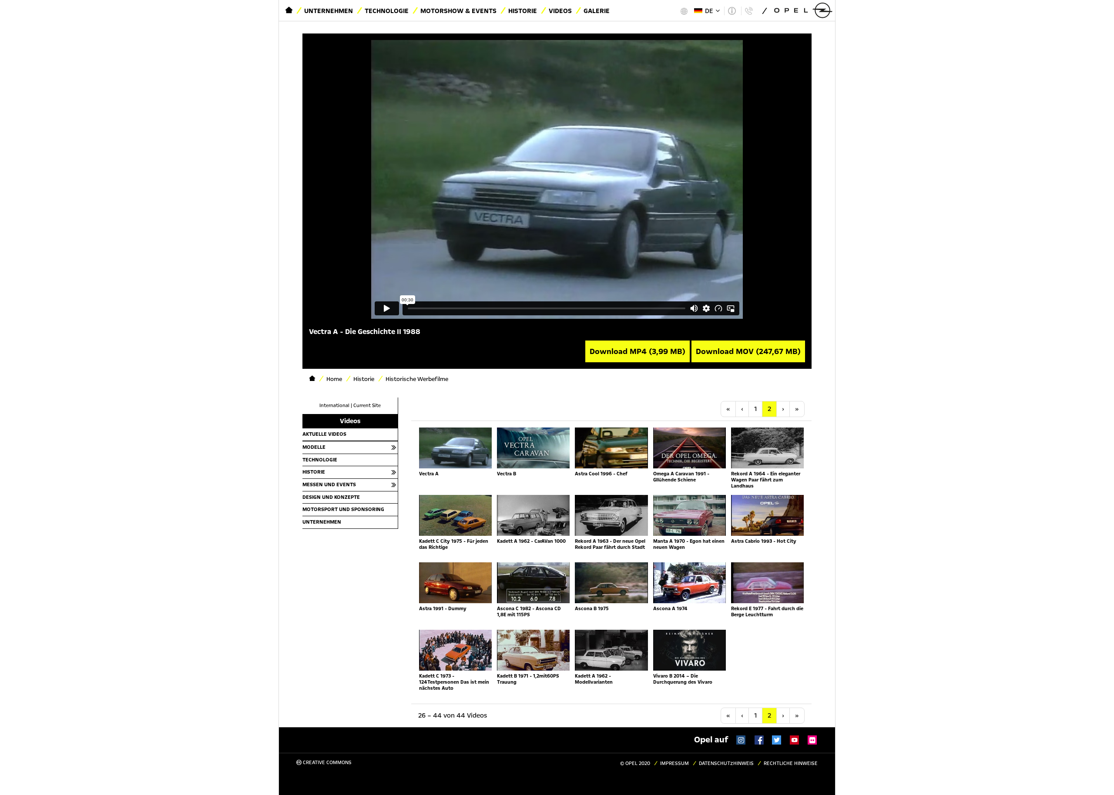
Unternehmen (328, 11)
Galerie (597, 11)
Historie (522, 11)
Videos (560, 11)
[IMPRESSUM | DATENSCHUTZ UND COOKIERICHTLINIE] (731, 11)
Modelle (313, 447)
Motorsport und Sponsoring (343, 509)
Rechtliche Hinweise (791, 763)
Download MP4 (637, 351)
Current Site (367, 405)
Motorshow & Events (458, 11)
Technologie (387, 11)
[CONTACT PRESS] (748, 11)
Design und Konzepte (331, 497)
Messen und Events (329, 484)
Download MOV (748, 351)
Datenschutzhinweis (726, 763)
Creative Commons (327, 762)
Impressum (674, 763)
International (334, 405)
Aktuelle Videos (324, 434)
